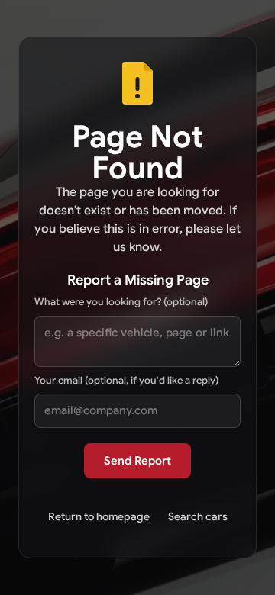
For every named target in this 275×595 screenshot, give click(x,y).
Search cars (198, 516)
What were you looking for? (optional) (121, 301)
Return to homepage (99, 516)
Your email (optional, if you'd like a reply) (126, 380)
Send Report (137, 461)
